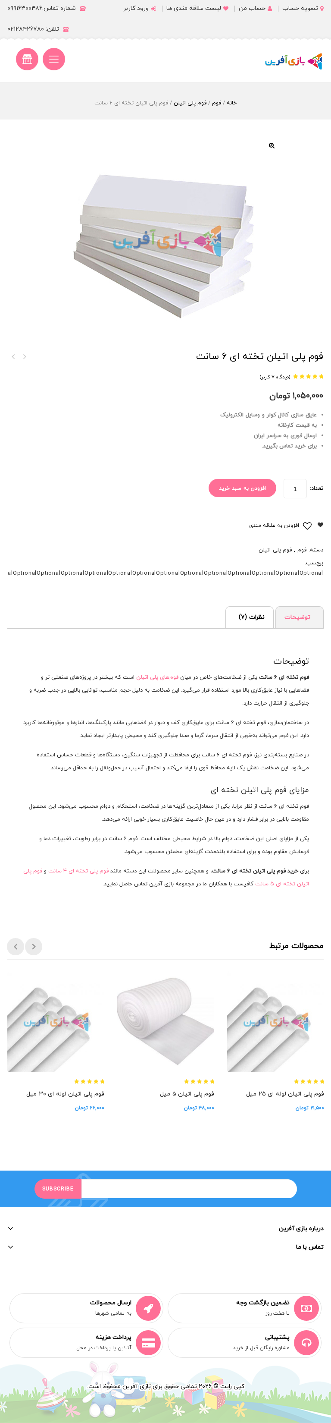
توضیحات (297, 617)
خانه (232, 103)
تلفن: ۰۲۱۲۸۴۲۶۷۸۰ (33, 29)
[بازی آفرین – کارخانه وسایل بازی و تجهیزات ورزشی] (293, 61)
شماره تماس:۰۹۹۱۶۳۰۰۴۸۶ (41, 8)
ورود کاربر (136, 8)
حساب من (252, 8)
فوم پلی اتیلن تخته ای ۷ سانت (13, 357)
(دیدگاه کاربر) (274, 377)
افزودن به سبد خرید (242, 488)
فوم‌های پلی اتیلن (157, 677)
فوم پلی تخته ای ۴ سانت (78, 871)
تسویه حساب (300, 8)
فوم (216, 103)
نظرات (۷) (252, 617)
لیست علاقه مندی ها (193, 8)
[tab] (299, 617)
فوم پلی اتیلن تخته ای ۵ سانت (24, 357)
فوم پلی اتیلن (190, 103)
